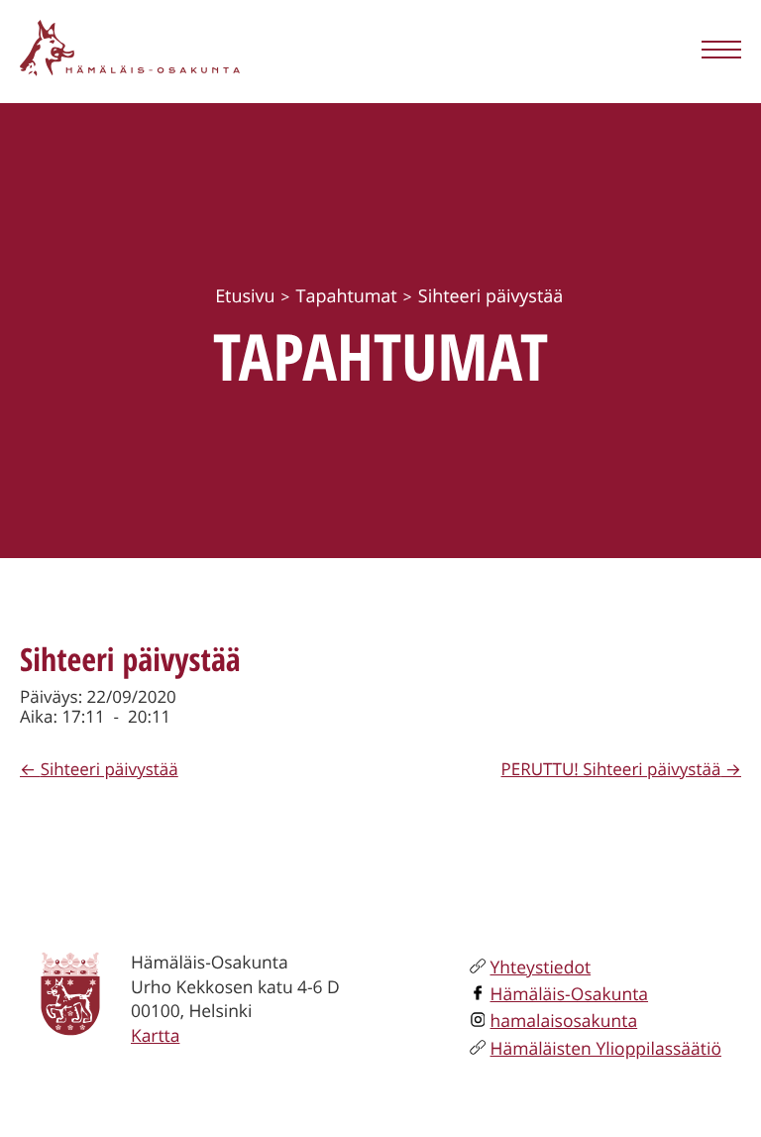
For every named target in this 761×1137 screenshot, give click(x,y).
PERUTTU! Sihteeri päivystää (611, 768)
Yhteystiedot (541, 967)
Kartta (155, 1036)
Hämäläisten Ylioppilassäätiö (605, 1049)
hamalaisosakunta (564, 1021)
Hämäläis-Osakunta (569, 994)
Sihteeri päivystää (109, 768)
